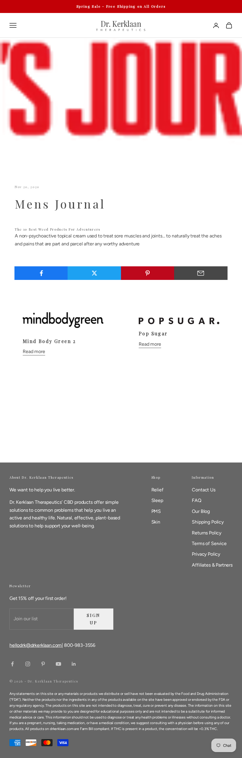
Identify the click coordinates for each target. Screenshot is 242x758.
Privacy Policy (206, 554)
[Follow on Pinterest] (43, 664)
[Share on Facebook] (41, 273)
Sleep (157, 500)
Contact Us (203, 490)
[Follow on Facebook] (12, 664)
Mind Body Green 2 (49, 341)
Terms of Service (209, 543)
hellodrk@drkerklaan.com (35, 645)
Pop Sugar (153, 333)
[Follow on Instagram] (28, 664)
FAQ (196, 500)
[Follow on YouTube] (58, 664)
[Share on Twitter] (94, 273)
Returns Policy (206, 533)
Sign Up (93, 619)
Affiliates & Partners (212, 565)
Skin (155, 522)
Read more (34, 351)
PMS (156, 511)
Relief (157, 490)
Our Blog (201, 511)
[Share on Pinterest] (147, 273)
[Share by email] (200, 273)
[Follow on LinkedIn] (74, 664)
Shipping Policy (208, 522)
